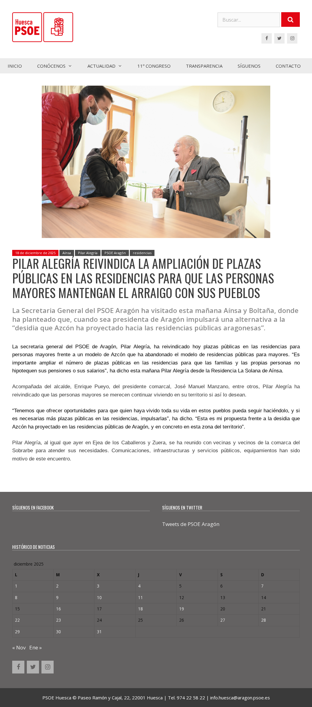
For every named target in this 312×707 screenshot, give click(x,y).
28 (263, 620)
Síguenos (249, 66)
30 (58, 631)
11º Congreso (154, 66)
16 (58, 609)
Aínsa (66, 252)
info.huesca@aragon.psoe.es (240, 698)
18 (140, 609)
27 (222, 620)
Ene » (35, 647)
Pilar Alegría (88, 252)
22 (17, 620)
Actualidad (101, 66)
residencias (142, 252)
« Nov (19, 647)
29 (17, 631)
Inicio (15, 66)
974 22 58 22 (191, 698)
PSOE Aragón (115, 252)
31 (99, 631)
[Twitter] (279, 38)
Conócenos (51, 66)
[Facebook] (266, 38)
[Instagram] (292, 38)
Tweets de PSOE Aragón (190, 524)
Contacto (288, 66)
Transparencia (204, 66)
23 (58, 620)
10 (99, 597)
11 (140, 597)
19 (181, 609)
